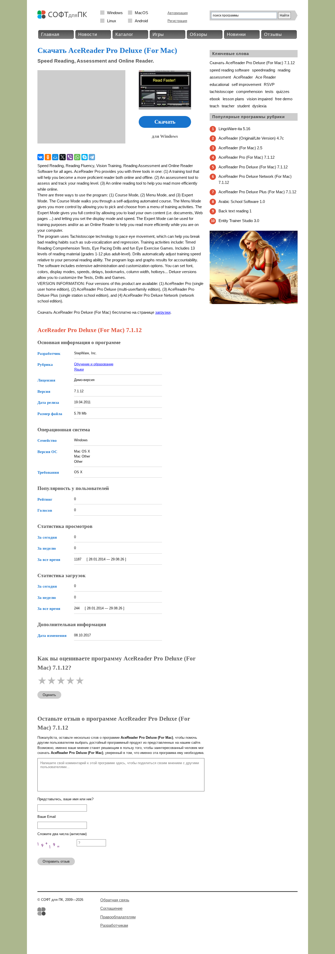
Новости (87, 34)
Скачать (164, 122)
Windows (115, 12)
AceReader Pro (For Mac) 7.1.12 (247, 157)
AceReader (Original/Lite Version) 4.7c (251, 138)
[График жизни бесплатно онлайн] (254, 303)
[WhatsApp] (77, 157)
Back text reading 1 (235, 211)
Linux (111, 21)
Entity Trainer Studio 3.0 (239, 220)
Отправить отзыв (56, 861)
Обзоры (198, 34)
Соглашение (111, 908)
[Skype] (84, 157)
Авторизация (178, 13)
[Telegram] (92, 157)
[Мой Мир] (55, 157)
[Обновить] (57, 851)
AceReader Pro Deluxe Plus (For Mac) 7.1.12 (257, 192)
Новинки (236, 34)
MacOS (141, 12)
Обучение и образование (93, 364)
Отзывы (273, 34)
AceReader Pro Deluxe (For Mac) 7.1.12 (253, 167)
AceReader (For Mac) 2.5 (240, 148)
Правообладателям (118, 917)
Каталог (124, 34)
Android (141, 21)
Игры (158, 34)
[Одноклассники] (48, 157)
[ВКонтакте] (40, 157)
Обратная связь (114, 900)
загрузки (162, 312)
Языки (79, 369)
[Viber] (70, 157)
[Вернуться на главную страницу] (63, 17)
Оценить (49, 695)
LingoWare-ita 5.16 (234, 128)
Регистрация (177, 21)
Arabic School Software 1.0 (242, 201)
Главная (50, 34)
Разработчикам (114, 925)
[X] (62, 157)
